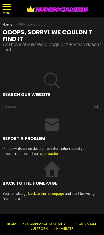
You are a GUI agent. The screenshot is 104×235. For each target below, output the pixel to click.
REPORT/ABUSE (85, 224)
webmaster (49, 154)
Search (96, 107)
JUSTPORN (39, 229)
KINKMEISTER (63, 229)
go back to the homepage (43, 194)
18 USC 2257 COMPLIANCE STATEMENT (37, 224)
